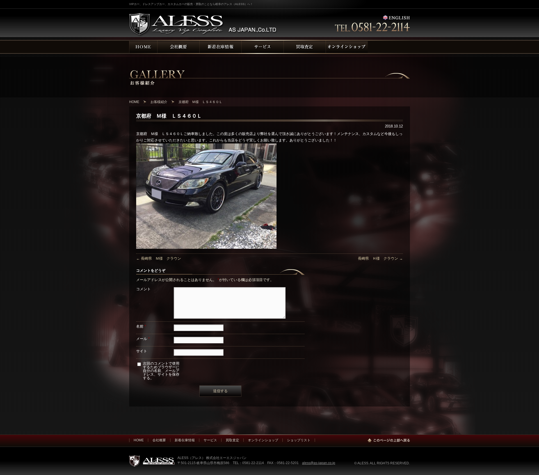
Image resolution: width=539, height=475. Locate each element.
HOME (139, 440)
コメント (143, 289)
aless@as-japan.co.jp (318, 463)
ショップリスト (298, 440)
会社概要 (159, 440)
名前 (141, 326)
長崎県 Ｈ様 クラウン (380, 258)
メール (143, 339)
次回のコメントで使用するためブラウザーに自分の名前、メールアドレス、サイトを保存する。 (161, 371)
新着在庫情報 (185, 440)
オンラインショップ (263, 440)
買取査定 (232, 440)
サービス (210, 440)
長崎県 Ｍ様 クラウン (158, 258)
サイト (141, 351)
